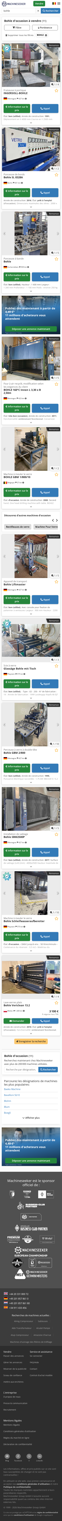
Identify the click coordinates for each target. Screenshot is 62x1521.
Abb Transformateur (22, 1328)
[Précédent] (4, 65)
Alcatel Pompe (43, 1328)
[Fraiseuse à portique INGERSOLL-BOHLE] (31, 65)
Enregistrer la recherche (32, 1041)
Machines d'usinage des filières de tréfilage (31, 1342)
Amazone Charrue (42, 1335)
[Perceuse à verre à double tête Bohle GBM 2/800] (31, 724)
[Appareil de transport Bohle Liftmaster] (31, 556)
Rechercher (51, 10)
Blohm (7, 1101)
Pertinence (45, 27)
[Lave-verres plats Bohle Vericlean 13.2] (31, 977)
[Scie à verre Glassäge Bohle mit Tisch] (31, 640)
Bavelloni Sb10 (12, 1095)
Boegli (7, 1112)
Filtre (18, 27)
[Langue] (54, 3)
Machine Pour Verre (46, 526)
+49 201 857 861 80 (19, 1303)
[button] (58, 3)
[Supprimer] (38, 11)
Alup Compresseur (20, 1335)
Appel (46, 108)
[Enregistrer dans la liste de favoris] (56, 91)
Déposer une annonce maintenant (31, 329)
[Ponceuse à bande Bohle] (31, 233)
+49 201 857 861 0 (18, 1298)
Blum (7, 1106)
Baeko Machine (12, 1089)
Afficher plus (32, 1117)
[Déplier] (31, 122)
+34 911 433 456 (18, 1307)
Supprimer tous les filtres (20, 35)
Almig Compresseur (23, 1321)
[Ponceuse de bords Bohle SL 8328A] (31, 149)
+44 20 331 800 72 (18, 1294)
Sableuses (43, 1321)
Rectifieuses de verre (17, 526)
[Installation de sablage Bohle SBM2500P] (31, 809)
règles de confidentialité (47, 1512)
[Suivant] (58, 65)
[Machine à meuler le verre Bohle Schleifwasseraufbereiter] (31, 893)
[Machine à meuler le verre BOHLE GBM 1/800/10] (31, 449)
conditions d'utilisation (24, 1515)
